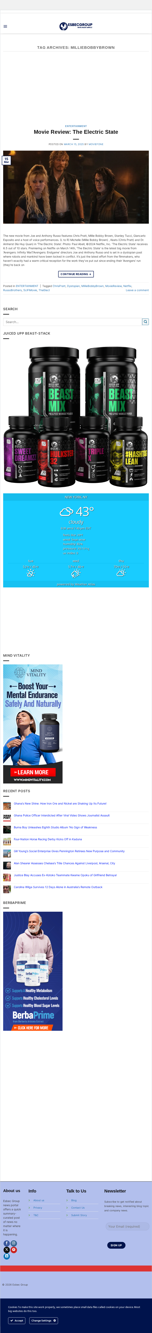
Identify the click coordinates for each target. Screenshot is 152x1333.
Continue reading (76, 274)
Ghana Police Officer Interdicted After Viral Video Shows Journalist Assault (62, 815)
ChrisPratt (59, 286)
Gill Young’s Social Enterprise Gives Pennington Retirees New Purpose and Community (69, 851)
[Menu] (5, 26)
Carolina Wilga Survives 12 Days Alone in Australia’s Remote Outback (58, 887)
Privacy (37, 1207)
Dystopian (73, 286)
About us (38, 1200)
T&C (35, 1215)
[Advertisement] (76, 620)
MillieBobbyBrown (92, 286)
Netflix (127, 286)
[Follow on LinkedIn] (7, 1256)
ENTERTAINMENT (76, 126)
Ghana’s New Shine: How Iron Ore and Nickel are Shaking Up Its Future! (60, 803)
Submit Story (79, 1215)
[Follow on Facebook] (7, 1243)
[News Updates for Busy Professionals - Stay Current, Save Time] (76, 26)
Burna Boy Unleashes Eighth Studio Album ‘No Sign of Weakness (55, 827)
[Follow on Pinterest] (13, 1250)
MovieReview (113, 286)
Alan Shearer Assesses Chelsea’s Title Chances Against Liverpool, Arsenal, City (64, 863)
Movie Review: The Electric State (76, 132)
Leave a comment (137, 290)
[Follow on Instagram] (13, 1243)
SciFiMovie (30, 290)
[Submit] (145, 322)
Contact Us (78, 1207)
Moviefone (96, 144)
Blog (74, 1200)
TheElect (44, 290)
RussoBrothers (12, 290)
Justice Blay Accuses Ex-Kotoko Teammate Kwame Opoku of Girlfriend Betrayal (65, 875)
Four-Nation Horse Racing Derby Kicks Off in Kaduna (48, 839)
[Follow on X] (7, 1250)
